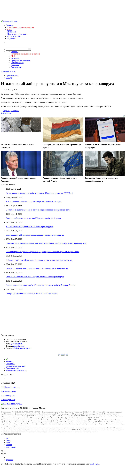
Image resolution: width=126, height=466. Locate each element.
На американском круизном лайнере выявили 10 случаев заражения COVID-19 (39, 193)
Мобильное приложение (16, 370)
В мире (9, 78)
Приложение (16, 67)
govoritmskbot (16, 344)
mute (8, 442)
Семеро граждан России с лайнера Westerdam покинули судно (32, 293)
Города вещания (8, 395)
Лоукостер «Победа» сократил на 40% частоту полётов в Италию (33, 218)
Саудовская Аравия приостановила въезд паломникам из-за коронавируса (37, 268)
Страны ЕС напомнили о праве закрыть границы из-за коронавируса (35, 277)
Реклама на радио (8, 391)
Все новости (6, 113)
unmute (9, 445)
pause (8, 440)
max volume (11, 447)
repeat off (9, 460)
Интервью (11, 32)
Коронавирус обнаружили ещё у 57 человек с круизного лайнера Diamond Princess (40, 285)
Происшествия (12, 75)
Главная (4, 71)
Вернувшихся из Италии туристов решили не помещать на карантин (35, 235)
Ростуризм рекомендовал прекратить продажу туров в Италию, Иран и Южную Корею (42, 252)
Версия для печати (11, 111)
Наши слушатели (8, 400)
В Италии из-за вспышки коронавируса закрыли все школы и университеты (38, 210)
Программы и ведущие (17, 34)
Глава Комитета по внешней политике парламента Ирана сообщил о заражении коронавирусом (46, 243)
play (7, 438)
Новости (9, 25)
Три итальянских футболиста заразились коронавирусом (29, 226)
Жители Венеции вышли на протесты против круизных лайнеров (33, 201)
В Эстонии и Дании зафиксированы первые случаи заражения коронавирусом (39, 260)
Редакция (11, 38)
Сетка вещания (13, 36)
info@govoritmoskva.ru (21, 348)
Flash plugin (95, 464)
